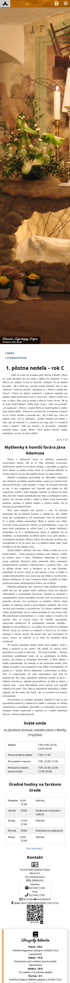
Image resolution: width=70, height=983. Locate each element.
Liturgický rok (16, 357)
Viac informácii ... (35, 848)
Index (10, 353)
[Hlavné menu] (65, 3)
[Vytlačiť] (56, 3)
